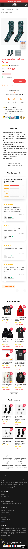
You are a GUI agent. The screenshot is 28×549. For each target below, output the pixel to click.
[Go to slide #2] (18, 53)
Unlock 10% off (3, 542)
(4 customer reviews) (14, 65)
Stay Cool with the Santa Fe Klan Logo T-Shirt (20, 341)
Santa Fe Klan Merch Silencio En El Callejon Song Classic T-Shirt (20, 363)
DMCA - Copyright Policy (7, 501)
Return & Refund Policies (7, 515)
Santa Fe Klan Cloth (11, 9)
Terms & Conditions (5, 496)
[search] (23, 5)
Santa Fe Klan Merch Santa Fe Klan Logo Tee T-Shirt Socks (7, 418)
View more (14, 393)
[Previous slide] (3, 31)
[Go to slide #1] (10, 53)
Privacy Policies (5, 499)
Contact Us (3, 517)
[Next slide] (25, 31)
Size (3, 71)
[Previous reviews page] (17, 290)
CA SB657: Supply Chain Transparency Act (11, 503)
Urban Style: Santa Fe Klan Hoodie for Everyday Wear (7, 341)
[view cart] (26, 5)
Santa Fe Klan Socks (6, 12)
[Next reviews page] (24, 290)
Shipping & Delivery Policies (7, 510)
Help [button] (25, 547)
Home (2, 9)
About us (3, 494)
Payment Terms (5, 512)
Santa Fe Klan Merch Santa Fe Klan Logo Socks (7, 441)
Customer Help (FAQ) (6, 519)
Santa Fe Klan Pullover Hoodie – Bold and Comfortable (20, 319)
